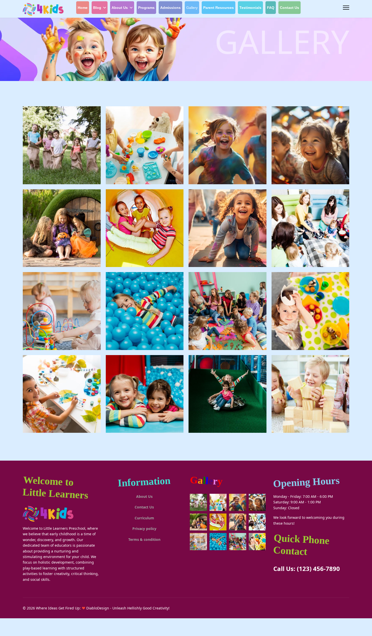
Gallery (192, 8)
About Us (120, 8)
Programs (146, 8)
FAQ (270, 8)
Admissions (170, 8)
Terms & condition (144, 539)
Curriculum (144, 518)
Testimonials (250, 8)
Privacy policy (144, 528)
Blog (97, 8)
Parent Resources (218, 8)
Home (83, 8)
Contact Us (289, 8)
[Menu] (346, 7)
